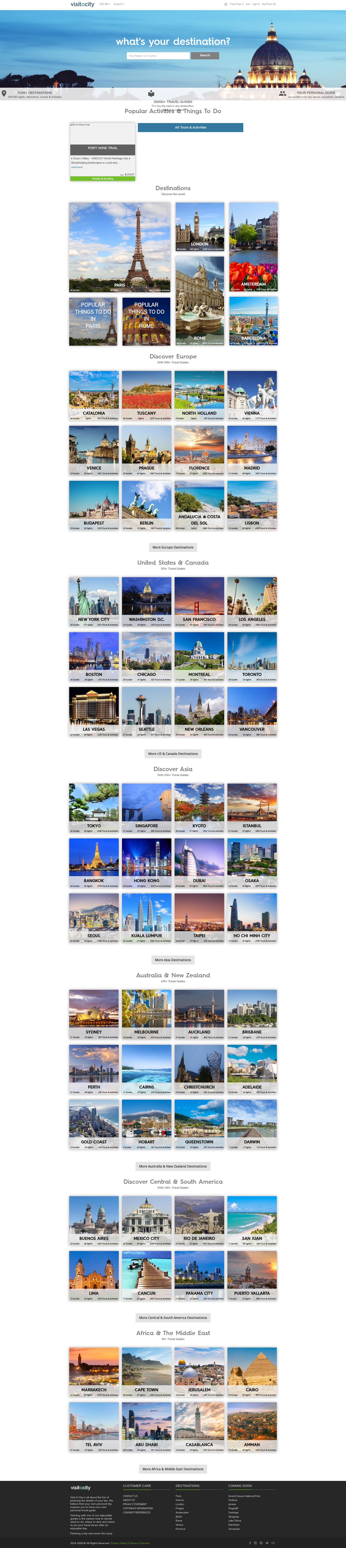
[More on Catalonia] (94, 396)
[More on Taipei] (199, 918)
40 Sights (89, 1092)
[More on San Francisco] (199, 602)
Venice (179, 1524)
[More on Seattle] (147, 712)
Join (248, 4)
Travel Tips (236, 4)
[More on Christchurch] (199, 1069)
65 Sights (141, 886)
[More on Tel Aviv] (94, 1427)
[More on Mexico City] (147, 1221)
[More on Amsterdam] (253, 247)
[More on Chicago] (147, 657)
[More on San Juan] (252, 1221)
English (118, 4)
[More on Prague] (147, 450)
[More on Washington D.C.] (147, 602)
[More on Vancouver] (252, 712)
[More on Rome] (200, 301)
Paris (178, 1496)
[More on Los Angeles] (252, 602)
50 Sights (141, 624)
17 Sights (247, 1147)
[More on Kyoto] (199, 808)
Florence (180, 1528)
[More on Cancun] (147, 1276)
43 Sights (141, 734)
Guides (74, 290)
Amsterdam (182, 1512)
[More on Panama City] (199, 1276)
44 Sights (88, 734)
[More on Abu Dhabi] (147, 1427)
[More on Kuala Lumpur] (147, 918)
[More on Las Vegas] (94, 712)
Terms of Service (139, 1543)
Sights (88, 418)
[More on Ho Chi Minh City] (252, 918)
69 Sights (88, 831)
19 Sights (193, 1450)
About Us (129, 1500)
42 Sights (141, 473)
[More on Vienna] (252, 396)
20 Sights (246, 1298)
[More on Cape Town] (147, 1372)
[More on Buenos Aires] (94, 1221)
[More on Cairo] (252, 1372)
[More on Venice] (94, 450)
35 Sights (194, 679)
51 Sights (141, 528)
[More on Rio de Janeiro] (199, 1221)
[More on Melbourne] (147, 1014)
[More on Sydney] (94, 1014)
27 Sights (141, 940)
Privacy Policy (119, 1543)
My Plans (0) (269, 4)
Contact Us (130, 1496)
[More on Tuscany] (147, 396)
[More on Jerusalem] (199, 1372)
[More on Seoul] (94, 918)
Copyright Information (138, 1508)
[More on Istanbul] (252, 808)
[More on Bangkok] (94, 863)
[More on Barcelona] (253, 321)
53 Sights (194, 734)
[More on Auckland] (199, 1014)
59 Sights (246, 624)
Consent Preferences (136, 1512)
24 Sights (89, 1147)
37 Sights (193, 473)
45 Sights (246, 418)
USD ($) (103, 4)
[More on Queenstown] (199, 1124)
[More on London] (200, 227)
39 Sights (88, 940)
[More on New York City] (94, 602)
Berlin (179, 1516)
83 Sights (248, 343)
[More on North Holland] (199, 396)
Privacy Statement (135, 1504)
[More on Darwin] (252, 1124)
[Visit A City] (80, 1487)
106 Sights (194, 249)
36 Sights (88, 473)
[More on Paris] (119, 247)
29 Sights (246, 886)
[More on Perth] (94, 1069)
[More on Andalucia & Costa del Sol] (199, 505)
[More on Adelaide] (252, 1069)
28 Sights (246, 1450)
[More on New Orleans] (199, 712)
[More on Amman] (252, 1427)
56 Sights (88, 528)
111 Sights (88, 624)
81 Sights (194, 343)
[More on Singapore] (147, 808)
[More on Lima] (94, 1276)
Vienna (180, 1500)
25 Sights (246, 940)
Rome (179, 1520)
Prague (180, 1508)
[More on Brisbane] (252, 1014)
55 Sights (247, 679)
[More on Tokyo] (94, 808)
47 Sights (248, 289)
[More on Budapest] (94, 505)
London (180, 1504)
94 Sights (246, 473)
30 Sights (247, 734)
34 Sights (247, 1092)
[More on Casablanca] (199, 1427)
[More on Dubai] (199, 863)
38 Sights (246, 528)
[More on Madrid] (252, 450)
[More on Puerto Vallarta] (252, 1276)
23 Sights (194, 1092)
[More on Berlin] (147, 505)
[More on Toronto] (252, 657)
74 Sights (114, 290)
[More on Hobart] (147, 1124)
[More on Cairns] (147, 1069)
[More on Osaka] (252, 863)
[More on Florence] (199, 450)
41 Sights (141, 679)
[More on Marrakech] (94, 1372)
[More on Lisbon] (252, 505)
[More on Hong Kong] (147, 863)
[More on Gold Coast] (94, 1124)
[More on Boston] (94, 657)
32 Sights (141, 1037)
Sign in (256, 4)
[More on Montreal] (199, 657)
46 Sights (88, 1243)
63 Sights (194, 624)
